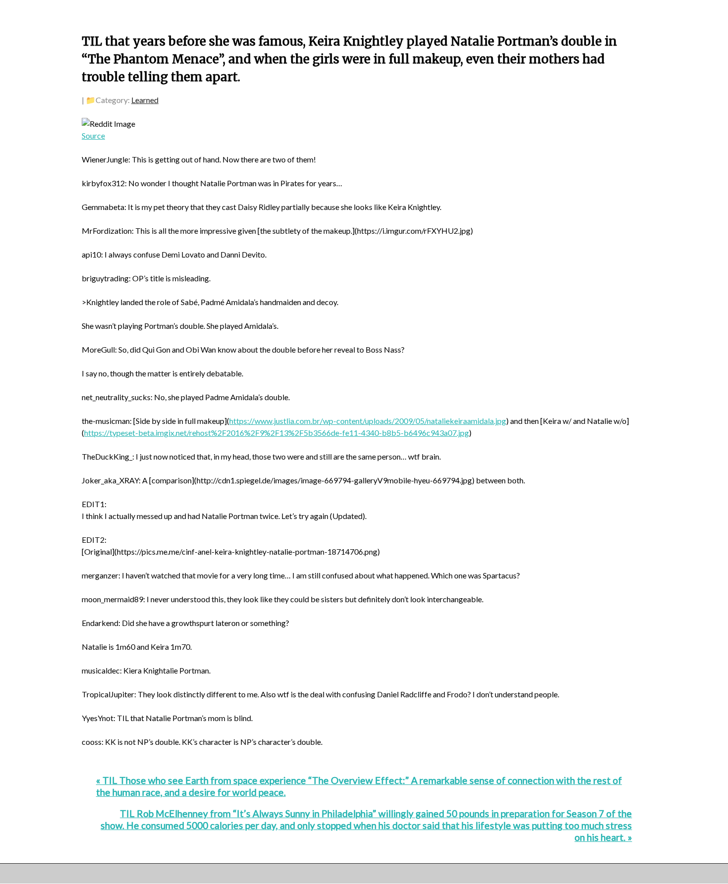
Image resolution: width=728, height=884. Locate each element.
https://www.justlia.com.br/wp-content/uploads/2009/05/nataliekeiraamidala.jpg (367, 420)
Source (93, 135)
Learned (144, 99)
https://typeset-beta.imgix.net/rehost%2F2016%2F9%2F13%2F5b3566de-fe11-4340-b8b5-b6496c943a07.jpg (276, 432)
